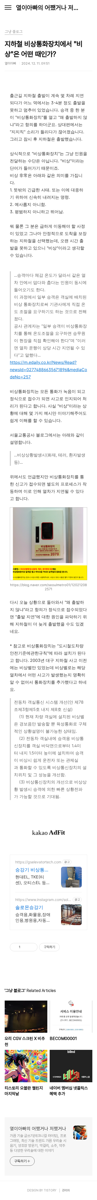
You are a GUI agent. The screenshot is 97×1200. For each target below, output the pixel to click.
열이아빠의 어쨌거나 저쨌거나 (48, 7)
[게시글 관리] (31, 947)
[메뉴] (8, 8)
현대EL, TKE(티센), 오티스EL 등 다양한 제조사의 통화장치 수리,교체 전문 (33, 879)
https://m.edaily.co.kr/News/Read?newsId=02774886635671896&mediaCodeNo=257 (48, 369)
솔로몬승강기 (29, 907)
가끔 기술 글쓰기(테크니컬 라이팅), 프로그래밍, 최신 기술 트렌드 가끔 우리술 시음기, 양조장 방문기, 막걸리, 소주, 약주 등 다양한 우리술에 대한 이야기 (38, 1143)
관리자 (66, 1190)
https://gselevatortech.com (38, 862)
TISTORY (50, 1190)
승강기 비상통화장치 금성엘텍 (32, 870)
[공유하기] (25, 947)
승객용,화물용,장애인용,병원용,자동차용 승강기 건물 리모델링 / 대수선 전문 (32, 917)
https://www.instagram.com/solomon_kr (42, 899)
